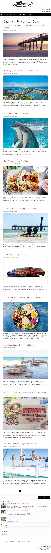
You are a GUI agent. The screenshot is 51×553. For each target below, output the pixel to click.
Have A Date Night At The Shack (16, 161)
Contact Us (30, 14)
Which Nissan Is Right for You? (15, 254)
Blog (7, 14)
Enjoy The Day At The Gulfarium (16, 113)
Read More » (25, 507)
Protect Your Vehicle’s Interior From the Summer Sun (16, 517)
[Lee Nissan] (23, 4)
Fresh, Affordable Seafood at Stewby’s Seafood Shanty (25, 392)
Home (2, 14)
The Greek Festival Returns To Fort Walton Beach (23, 297)
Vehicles (12, 14)
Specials (19, 14)
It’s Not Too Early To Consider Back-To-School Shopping (17, 510)
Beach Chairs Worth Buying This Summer (19, 208)
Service (24, 14)
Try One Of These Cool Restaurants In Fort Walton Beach (17, 503)
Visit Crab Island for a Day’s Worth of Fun (19, 443)
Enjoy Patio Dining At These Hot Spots (18, 345)
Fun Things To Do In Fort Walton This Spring (21, 70)
